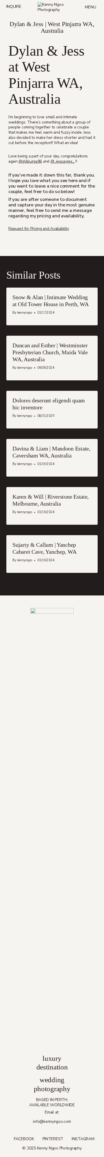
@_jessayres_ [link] (63, 161)
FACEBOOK (24, 1139)
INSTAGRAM (83, 1139)
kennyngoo (24, 312)
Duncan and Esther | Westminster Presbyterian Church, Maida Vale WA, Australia (50, 352)
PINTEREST (53, 1139)
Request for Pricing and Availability (38, 228)
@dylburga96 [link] (30, 161)
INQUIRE (13, 7)
